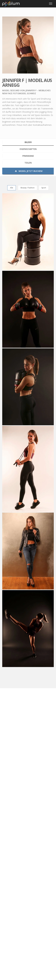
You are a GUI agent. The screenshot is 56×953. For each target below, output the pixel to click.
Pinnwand (28, 155)
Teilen (28, 162)
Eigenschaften (28, 149)
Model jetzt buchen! (30, 171)
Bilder (28, 142)
